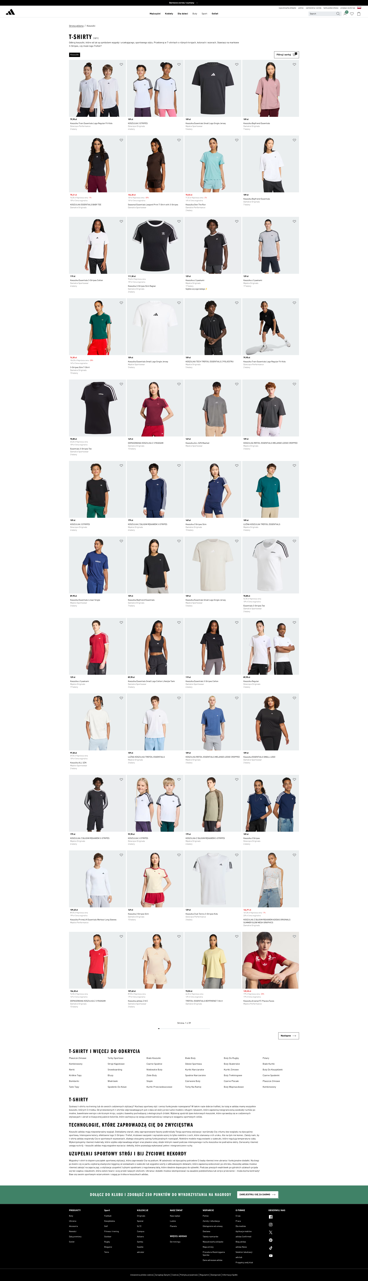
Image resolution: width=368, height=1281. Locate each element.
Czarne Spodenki (271, 1075)
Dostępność (216, 1275)
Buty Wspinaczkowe (234, 1087)
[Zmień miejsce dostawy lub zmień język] (359, 8)
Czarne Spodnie (154, 1064)
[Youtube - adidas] (283, 1256)
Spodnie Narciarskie (195, 1075)
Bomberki (74, 1081)
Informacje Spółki (230, 1275)
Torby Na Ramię (193, 1087)
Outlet (215, 14)
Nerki (72, 1070)
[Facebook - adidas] (283, 1217)
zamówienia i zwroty (313, 8)
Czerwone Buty (192, 1081)
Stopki (149, 1081)
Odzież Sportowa (193, 1064)
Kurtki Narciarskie (194, 1070)
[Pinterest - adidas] (283, 1240)
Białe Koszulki (153, 1058)
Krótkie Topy (75, 1075)
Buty (194, 14)
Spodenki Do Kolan (117, 1087)
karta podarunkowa (331, 8)
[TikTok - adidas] (283, 1248)
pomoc (301, 8)
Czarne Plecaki (231, 1081)
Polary (266, 1058)
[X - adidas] (283, 1233)
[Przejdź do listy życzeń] (351, 13)
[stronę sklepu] (10, 12)
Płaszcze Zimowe (77, 1058)
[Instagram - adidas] (283, 1225)
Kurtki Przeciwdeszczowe (159, 1087)
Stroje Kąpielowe (116, 1064)
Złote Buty (151, 1075)
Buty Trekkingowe (233, 1075)
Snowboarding (115, 1070)
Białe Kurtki (269, 1064)
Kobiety (169, 14)
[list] (171, 55)
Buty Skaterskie (232, 1064)
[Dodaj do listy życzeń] (121, 65)
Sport (204, 14)
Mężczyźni (155, 14)
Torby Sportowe (115, 1058)
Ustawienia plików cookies (142, 1275)
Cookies (175, 1275)
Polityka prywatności (189, 1275)
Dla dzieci (183, 14)
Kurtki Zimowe (231, 1070)
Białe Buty (190, 1058)
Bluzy (110, 1075)
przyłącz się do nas (348, 8)
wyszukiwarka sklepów (287, 8)
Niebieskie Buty (154, 1070)
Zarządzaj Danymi (162, 1275)
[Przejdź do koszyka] (358, 13)
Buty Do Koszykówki (273, 1070)
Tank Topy (74, 1087)
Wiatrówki (113, 1081)
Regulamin (204, 1275)
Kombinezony (75, 1064)
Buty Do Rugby (231, 1058)
